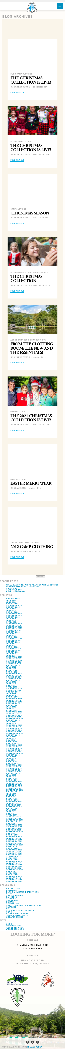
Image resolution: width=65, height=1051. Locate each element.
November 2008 (14, 841)
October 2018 (13, 690)
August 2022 (13, 642)
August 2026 (13, 599)
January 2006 (13, 878)
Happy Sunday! (14, 590)
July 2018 (11, 693)
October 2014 (13, 752)
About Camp (13, 888)
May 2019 (10, 685)
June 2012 (11, 795)
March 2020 (12, 672)
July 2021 (11, 653)
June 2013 (11, 776)
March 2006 (12, 875)
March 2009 (12, 835)
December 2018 (14, 688)
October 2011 (13, 805)
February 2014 (14, 765)
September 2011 (15, 806)
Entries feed (13, 925)
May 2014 (10, 760)
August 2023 (13, 632)
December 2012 (14, 785)
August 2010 (13, 821)
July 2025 (11, 609)
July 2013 (11, 775)
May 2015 (10, 740)
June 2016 (11, 723)
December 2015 (14, 728)
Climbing (11, 898)
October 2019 (13, 678)
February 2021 (14, 657)
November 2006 (14, 866)
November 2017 (14, 703)
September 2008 (15, 845)
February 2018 (14, 698)
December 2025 (14, 605)
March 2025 (12, 612)
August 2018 (13, 692)
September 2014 (15, 753)
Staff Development (17, 913)
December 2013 (14, 768)
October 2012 (13, 788)
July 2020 (11, 667)
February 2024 (14, 624)
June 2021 (11, 655)
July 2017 (11, 707)
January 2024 (13, 625)
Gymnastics (12, 903)
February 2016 (14, 725)
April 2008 (11, 846)
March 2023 (12, 637)
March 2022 (12, 647)
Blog (9, 893)
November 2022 (14, 640)
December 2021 (14, 648)
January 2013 (13, 783)
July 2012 (11, 793)
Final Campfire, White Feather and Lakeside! (32, 585)
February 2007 (14, 861)
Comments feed (15, 927)
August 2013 (13, 773)
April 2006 (11, 873)
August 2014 (13, 755)
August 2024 (13, 617)
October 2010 (13, 818)
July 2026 (11, 600)
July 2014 (11, 757)
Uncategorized (15, 917)
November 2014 (14, 750)
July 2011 (11, 810)
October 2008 (13, 843)
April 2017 (11, 710)
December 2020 (14, 660)
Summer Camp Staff (17, 915)
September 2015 (15, 733)
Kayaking (11, 907)
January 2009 (13, 838)
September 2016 (15, 718)
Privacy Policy (34, 1047)
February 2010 (14, 825)
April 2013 (11, 778)
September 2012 (15, 790)
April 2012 (11, 798)
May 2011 (10, 813)
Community (12, 900)
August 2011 (13, 808)
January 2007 (13, 863)
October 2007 (13, 856)
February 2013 (14, 781)
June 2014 (11, 758)
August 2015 (13, 735)
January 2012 (13, 803)
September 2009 (15, 831)
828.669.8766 (33, 948)
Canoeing (11, 897)
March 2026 (12, 604)
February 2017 (14, 712)
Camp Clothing (14, 895)
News (9, 912)
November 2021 (14, 650)
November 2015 (14, 730)
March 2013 (12, 780)
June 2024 (11, 620)
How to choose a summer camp (24, 905)
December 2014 (14, 748)
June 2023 (11, 635)
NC (7, 908)
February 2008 (14, 850)
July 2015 (11, 737)
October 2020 (13, 663)
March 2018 (12, 697)
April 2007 (11, 858)
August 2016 (13, 720)
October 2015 (13, 732)
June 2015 (11, 738)
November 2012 (14, 786)
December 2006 (14, 865)
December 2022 (14, 638)
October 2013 (13, 771)
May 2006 (10, 871)
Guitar (10, 902)
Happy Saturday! (15, 591)
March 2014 (12, 763)
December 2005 (14, 880)
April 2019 (11, 687)
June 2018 (11, 695)
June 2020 (11, 668)
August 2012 (13, 791)
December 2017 (14, 702)
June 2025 (11, 610)
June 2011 (11, 811)
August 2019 (13, 680)
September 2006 (15, 870)
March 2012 (12, 800)
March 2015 (12, 743)
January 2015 (13, 747)
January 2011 (13, 816)
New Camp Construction (20, 910)
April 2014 (11, 762)
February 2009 (14, 836)
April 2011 (11, 815)
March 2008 (12, 848)
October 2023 (13, 630)
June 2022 (11, 645)
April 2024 (11, 622)
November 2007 (14, 855)
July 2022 (11, 643)
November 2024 (14, 615)
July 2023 (11, 634)
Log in (9, 924)
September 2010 (15, 820)
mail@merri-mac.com (34, 945)
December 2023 (14, 627)
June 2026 (11, 602)
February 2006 (14, 876)
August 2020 (13, 665)
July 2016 (11, 722)
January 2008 (13, 851)
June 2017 (11, 708)
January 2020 (13, 675)
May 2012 (10, 796)
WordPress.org (15, 929)
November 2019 (14, 677)
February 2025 (14, 614)
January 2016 (13, 727)
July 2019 (11, 682)
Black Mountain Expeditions (22, 892)
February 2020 (14, 673)
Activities (11, 890)
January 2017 (13, 713)
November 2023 (14, 629)
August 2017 (13, 705)
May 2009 (10, 833)
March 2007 (12, 860)
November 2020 (14, 662)
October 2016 (13, 717)
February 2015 (14, 745)
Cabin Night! (13, 588)
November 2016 (14, 715)
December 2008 (14, 840)
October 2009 (13, 830)
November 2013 (14, 770)
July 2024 (11, 619)
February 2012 (14, 801)
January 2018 (13, 700)
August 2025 (13, 607)
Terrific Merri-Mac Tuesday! (22, 586)
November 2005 (14, 881)
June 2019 (11, 683)
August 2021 (13, 652)
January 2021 (13, 658)
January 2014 (13, 767)
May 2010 (10, 823)
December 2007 (14, 853)
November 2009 (14, 828)
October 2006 (13, 868)
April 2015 (11, 742)
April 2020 (11, 670)
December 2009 (14, 826)
